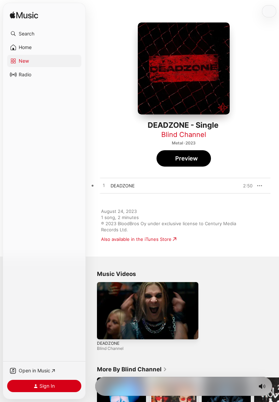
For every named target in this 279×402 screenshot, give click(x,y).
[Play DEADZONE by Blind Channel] (104, 186)
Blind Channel (183, 134)
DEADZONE (108, 342)
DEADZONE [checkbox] (123, 185)
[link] (132, 369)
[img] (24, 15)
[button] (44, 34)
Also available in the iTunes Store (136, 239)
